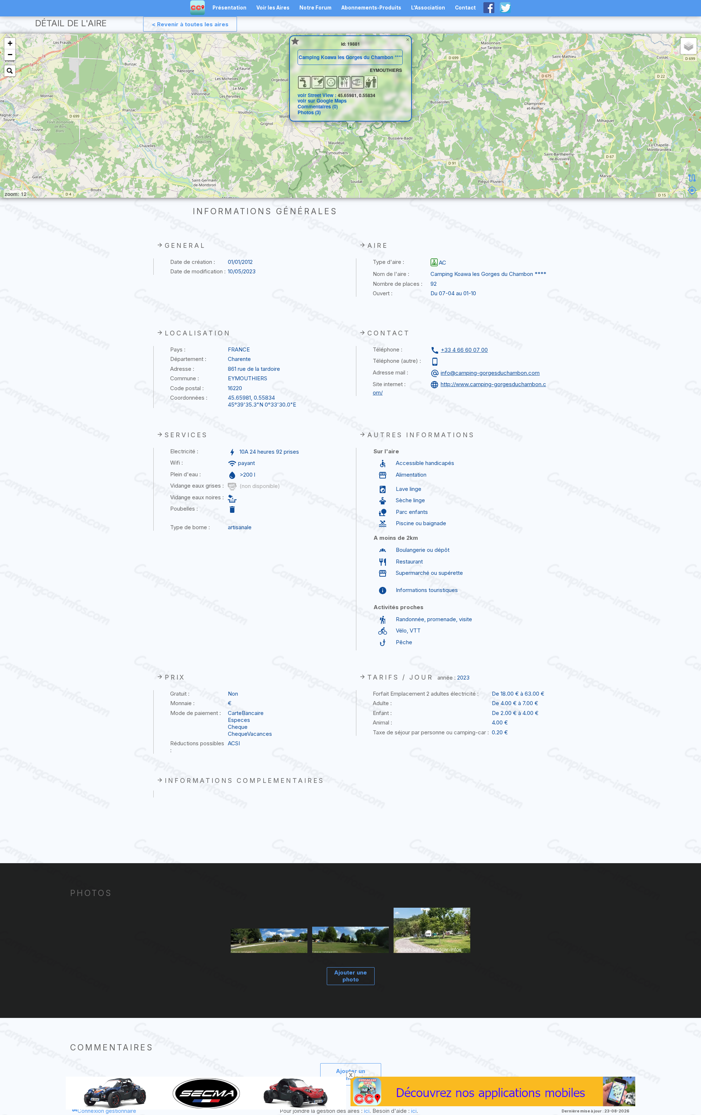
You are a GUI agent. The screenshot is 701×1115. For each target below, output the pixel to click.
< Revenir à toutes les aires (190, 24)
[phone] (435, 361)
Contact (465, 8)
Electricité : (184, 451)
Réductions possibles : (197, 747)
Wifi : (176, 462)
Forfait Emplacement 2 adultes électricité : (426, 693)
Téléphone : (387, 349)
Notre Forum (315, 8)
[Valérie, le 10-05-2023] (269, 941)
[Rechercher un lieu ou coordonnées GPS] (9, 70)
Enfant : (382, 713)
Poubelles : (184, 508)
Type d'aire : (388, 261)
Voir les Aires (273, 8)
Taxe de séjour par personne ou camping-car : (431, 732)
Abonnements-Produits (371, 8)
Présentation (229, 8)
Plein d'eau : (185, 474)
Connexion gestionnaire (106, 1110)
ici (366, 1110)
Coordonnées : (188, 397)
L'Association (428, 8)
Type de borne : (190, 527)
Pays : (177, 349)
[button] (350, 126)
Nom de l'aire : (391, 273)
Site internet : (389, 384)
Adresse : (182, 368)
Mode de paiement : (195, 713)
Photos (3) (309, 112)
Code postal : (187, 388)
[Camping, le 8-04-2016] (432, 931)
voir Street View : (318, 95)
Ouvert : (382, 293)
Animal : (382, 722)
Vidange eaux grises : (197, 485)
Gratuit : (179, 693)
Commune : (184, 378)
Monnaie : (182, 703)
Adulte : (382, 703)
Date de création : (192, 261)
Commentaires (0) (318, 106)
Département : (188, 358)
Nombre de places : (397, 283)
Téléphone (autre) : (397, 360)
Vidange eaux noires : (197, 497)
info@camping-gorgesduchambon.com (490, 372)
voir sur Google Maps (322, 100)
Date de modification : (198, 271)
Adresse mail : (390, 372)
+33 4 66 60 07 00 (464, 349)
